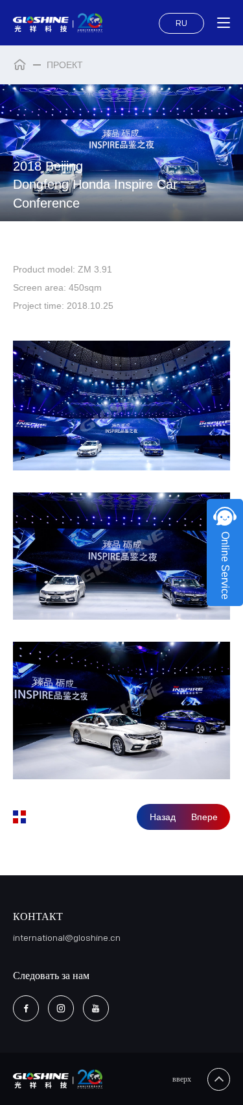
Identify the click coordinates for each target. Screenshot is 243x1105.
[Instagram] (61, 1008)
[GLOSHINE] (58, 22)
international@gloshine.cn (67, 937)
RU (181, 23)
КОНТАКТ (38, 917)
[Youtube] (96, 1008)
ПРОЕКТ (65, 65)
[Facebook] (26, 1008)
